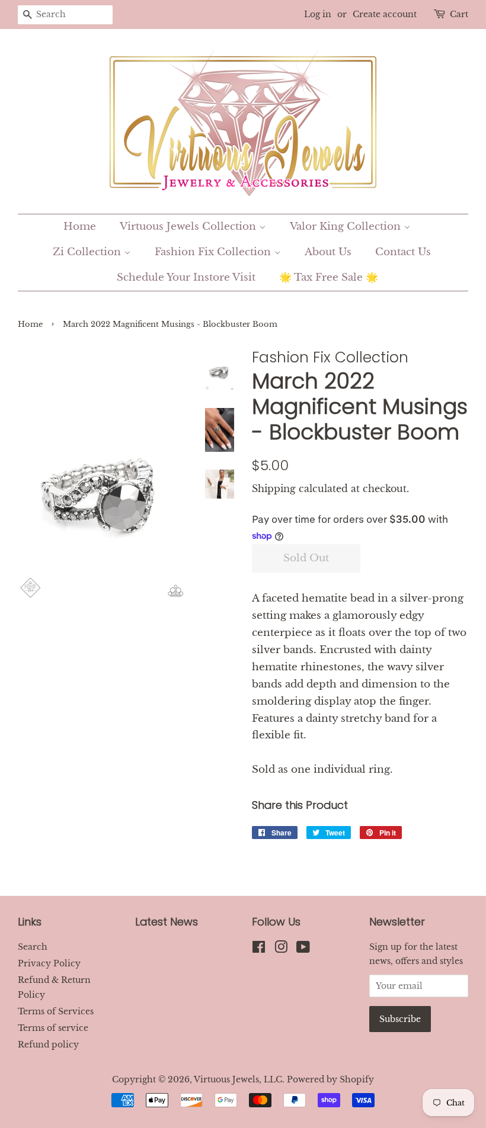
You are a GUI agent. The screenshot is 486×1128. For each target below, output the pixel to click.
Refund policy (48, 1044)
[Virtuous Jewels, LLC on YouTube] (303, 949)
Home (79, 226)
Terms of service (53, 1028)
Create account (385, 14)
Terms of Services (56, 1011)
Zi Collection (88, 252)
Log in (317, 14)
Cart (459, 14)
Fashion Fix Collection (214, 252)
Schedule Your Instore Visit (186, 277)
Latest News (166, 921)
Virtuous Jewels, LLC (238, 1079)
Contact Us (403, 252)
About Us (328, 252)
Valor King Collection (347, 226)
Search (32, 946)
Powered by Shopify (330, 1079)
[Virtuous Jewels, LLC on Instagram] (280, 949)
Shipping (274, 488)
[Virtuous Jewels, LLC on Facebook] (259, 949)
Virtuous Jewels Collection (189, 226)
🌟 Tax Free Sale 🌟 (328, 277)
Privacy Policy (49, 963)
